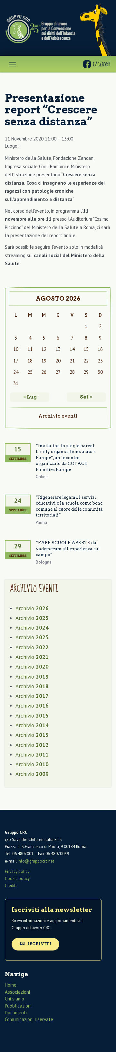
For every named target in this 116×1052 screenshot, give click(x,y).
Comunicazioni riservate (29, 1019)
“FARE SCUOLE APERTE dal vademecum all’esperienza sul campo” (68, 548)
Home (10, 985)
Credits (11, 885)
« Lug (30, 397)
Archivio (32, 608)
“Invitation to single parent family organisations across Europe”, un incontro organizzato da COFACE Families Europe (66, 457)
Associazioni (17, 992)
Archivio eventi (58, 416)
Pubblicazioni (18, 1006)
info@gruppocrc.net (36, 861)
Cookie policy (17, 878)
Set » (86, 397)
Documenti (16, 1012)
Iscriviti (39, 943)
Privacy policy (17, 871)
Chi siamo (14, 999)
